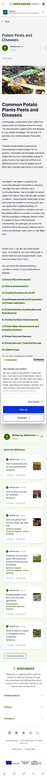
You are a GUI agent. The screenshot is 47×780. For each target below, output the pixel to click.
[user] (43, 773)
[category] (14, 774)
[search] (33, 773)
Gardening (10, 470)
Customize (22, 418)
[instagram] (30, 732)
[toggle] (3, 4)
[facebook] (16, 732)
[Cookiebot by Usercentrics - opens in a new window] (33, 360)
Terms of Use (17, 749)
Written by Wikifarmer (24, 435)
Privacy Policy (30, 749)
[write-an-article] (24, 773)
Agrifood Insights (13, 529)
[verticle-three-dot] (44, 47)
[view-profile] (41, 437)
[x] (37, 732)
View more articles (15, 656)
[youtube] (23, 732)
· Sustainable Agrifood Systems (15, 606)
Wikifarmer (15, 46)
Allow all (23, 410)
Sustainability (12, 604)
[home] (4, 773)
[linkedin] (9, 732)
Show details (33, 402)
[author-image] (7, 437)
